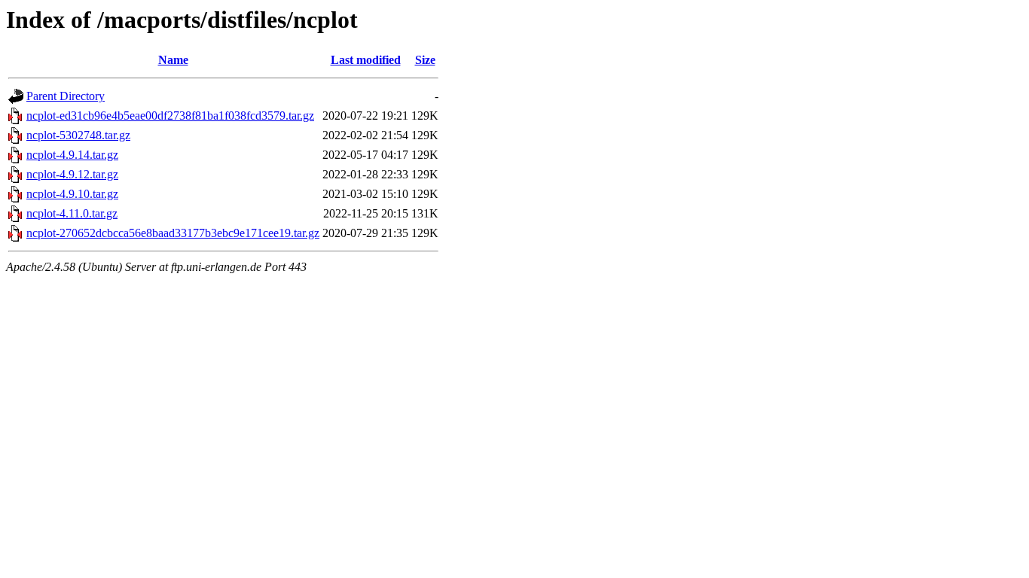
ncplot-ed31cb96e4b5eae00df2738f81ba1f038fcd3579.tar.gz (170, 115)
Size (425, 59)
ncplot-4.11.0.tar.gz (72, 213)
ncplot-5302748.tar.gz (78, 135)
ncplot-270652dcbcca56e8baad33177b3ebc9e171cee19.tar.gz (172, 233)
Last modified (366, 59)
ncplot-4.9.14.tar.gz (72, 154)
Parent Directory (65, 96)
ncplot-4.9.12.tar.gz (72, 174)
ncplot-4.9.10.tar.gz (72, 193)
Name (173, 59)
